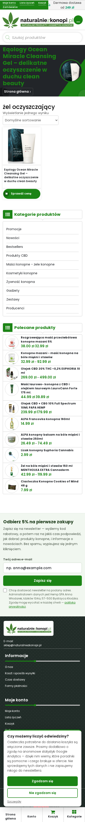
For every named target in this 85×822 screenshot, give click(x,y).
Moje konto (12, 711)
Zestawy (12, 299)
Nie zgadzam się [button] (42, 793)
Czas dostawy (15, 679)
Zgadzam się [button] (42, 781)
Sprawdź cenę (21, 193)
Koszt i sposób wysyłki (20, 673)
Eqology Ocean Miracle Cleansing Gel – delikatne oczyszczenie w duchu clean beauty (21, 175)
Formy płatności (16, 686)
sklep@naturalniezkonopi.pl (22, 645)
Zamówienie (10, 7)
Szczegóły (14, 801)
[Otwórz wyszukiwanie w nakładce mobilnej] (42, 37)
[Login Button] (78, 19)
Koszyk (9, 724)
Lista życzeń (13, 717)
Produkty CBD (17, 255)
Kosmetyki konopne (21, 273)
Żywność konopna (20, 281)
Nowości (12, 238)
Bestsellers (14, 246)
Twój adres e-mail (17, 559)
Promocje (14, 229)
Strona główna (16, 91)
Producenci (15, 308)
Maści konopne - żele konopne (30, 264)
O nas (9, 667)
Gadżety (12, 290)
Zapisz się (42, 580)
